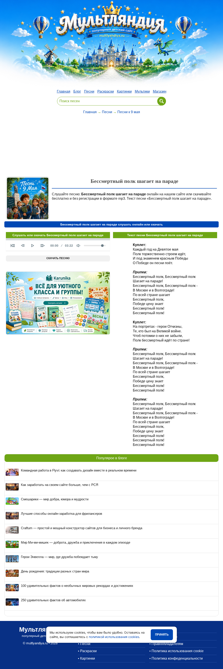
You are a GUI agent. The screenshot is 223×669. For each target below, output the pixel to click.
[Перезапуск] (12, 246)
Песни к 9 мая (128, 112)
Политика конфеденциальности (177, 658)
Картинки (124, 91)
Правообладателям (167, 644)
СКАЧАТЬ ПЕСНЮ (57, 258)
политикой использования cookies (114, 637)
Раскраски (105, 91)
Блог (77, 91)
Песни (89, 91)
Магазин (159, 91)
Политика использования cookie (178, 651)
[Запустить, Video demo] (33, 246)
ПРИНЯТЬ (162, 634)
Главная (63, 91)
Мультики (142, 91)
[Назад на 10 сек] (23, 246)
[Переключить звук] (78, 246)
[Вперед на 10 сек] (43, 246)
